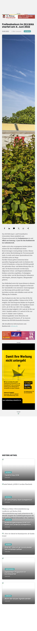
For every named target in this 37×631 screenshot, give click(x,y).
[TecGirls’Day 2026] (18, 469)
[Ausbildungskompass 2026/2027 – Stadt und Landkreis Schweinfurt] (18, 519)
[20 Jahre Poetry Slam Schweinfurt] (18, 494)
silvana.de (14, 326)
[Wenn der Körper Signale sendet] (18, 593)
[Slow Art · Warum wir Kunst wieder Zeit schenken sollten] (18, 544)
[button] (4, 228)
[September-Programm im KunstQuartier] (18, 568)
